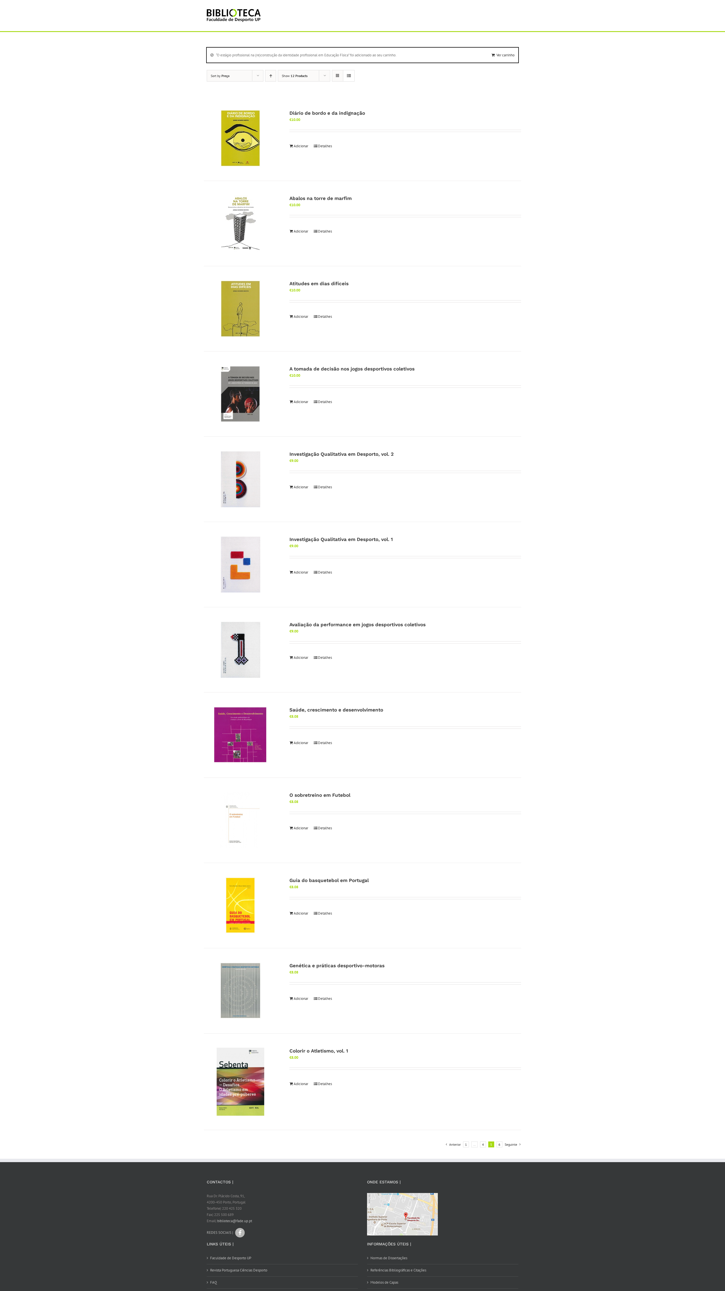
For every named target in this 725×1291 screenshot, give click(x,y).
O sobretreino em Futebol (319, 795)
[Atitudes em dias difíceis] (240, 308)
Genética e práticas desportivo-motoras (337, 965)
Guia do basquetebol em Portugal (329, 880)
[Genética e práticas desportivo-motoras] (240, 990)
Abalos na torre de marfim (320, 198)
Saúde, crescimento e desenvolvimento (336, 710)
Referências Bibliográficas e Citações (398, 1270)
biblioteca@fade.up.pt (234, 1220)
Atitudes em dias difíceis (319, 283)
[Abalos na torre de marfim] (240, 223)
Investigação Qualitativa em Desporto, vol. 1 (341, 539)
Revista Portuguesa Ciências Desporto (238, 1270)
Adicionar (301, 146)
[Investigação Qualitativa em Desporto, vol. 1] (240, 564)
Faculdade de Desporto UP (230, 1258)
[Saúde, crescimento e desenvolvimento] (240, 735)
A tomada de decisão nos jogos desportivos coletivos (352, 369)
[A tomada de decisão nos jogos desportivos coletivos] (240, 394)
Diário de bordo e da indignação (327, 113)
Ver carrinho (505, 55)
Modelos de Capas (384, 1282)
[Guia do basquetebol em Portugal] (240, 905)
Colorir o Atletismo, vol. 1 (318, 1051)
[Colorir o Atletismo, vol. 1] (240, 1082)
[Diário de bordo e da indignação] (240, 138)
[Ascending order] (270, 76)
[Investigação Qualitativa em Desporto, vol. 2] (240, 479)
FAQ (213, 1282)
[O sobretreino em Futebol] (240, 820)
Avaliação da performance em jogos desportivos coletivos (357, 624)
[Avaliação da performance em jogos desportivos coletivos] (240, 649)
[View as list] (348, 75)
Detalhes (325, 146)
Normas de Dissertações (388, 1258)
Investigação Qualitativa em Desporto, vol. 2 (341, 454)
